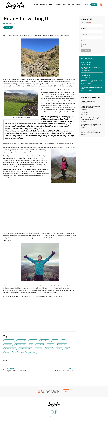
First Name (84, 28)
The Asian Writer (49, 144)
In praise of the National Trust (16, 370)
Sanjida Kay (38, 348)
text (84, 46)
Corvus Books (44, 340)
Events (78, 4)
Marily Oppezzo (61, 344)
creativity (55, 340)
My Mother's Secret (10, 348)
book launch (33, 340)
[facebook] (52, 412)
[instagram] (56, 412)
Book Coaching (68, 4)
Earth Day (11, 35)
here (71, 86)
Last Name (84, 34)
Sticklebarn (30, 86)
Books (42, 4)
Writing (8, 27)
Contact (94, 4)
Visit (66, 391)
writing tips (32, 352)
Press (51, 4)
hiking (31, 344)
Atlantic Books (22, 340)
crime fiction (8, 344)
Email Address (86, 23)
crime (63, 340)
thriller (67, 348)
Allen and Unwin (9, 340)
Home (36, 4)
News (86, 4)
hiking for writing (31, 147)
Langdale (50, 344)
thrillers (7, 352)
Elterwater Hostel (68, 94)
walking (15, 352)
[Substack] (101, 4)
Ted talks (58, 348)
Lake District (40, 344)
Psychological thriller (25, 348)
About (58, 4)
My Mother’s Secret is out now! (63, 370)
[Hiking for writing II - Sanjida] (15, 6)
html (84, 44)
